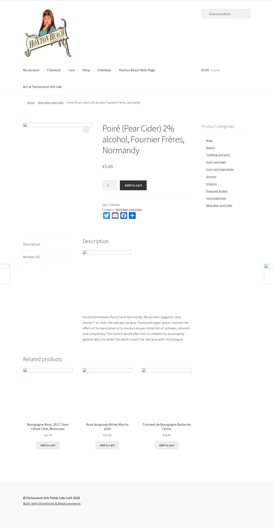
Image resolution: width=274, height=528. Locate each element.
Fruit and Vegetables (220, 169)
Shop (86, 70)
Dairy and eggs (216, 162)
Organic (211, 184)
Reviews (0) (31, 257)
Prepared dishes (217, 191)
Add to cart (133, 185)
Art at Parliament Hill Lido (42, 87)
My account (31, 70)
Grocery (211, 176)
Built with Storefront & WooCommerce (51, 503)
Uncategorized (216, 198)
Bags (209, 140)
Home (31, 102)
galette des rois (94, 339)
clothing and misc (218, 155)
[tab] (48, 244)
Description (31, 244)
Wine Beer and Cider (51, 102)
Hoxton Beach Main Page (137, 70)
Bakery (210, 148)
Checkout (54, 70)
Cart (71, 70)
